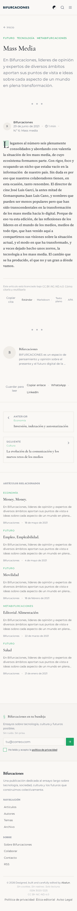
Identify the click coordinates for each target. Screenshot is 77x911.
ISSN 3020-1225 (39, 890)
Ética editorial (45, 899)
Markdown (43, 299)
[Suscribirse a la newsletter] (70, 742)
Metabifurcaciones (52, 38)
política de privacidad (44, 749)
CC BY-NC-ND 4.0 (53, 286)
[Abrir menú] (70, 7)
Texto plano (58, 300)
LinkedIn (32, 392)
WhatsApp (58, 385)
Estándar (27, 299)
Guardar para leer (15, 388)
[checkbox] (5, 750)
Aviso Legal (64, 899)
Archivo (9, 827)
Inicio (10, 27)
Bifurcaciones (23, 122)
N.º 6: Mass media (25, 130)
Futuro (9, 38)
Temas (8, 820)
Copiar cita (10, 300)
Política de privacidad (19, 899)
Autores (9, 813)
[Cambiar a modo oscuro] (54, 7)
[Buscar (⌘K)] (62, 7)
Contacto (10, 857)
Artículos (10, 807)
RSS (6, 864)
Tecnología (26, 38)
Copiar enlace (36, 385)
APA (70, 299)
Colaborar (10, 851)
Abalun (65, 882)
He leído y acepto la (32, 749)
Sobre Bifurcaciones (18, 844)
